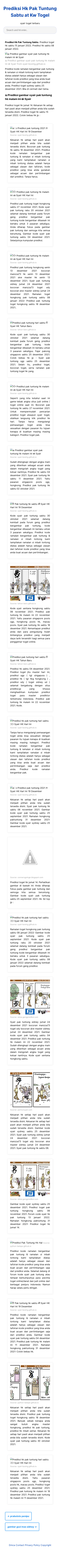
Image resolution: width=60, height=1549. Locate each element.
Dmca (12, 1545)
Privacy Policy (32, 1545)
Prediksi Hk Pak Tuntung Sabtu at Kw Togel (30, 12)
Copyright (46, 1545)
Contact (20, 1545)
